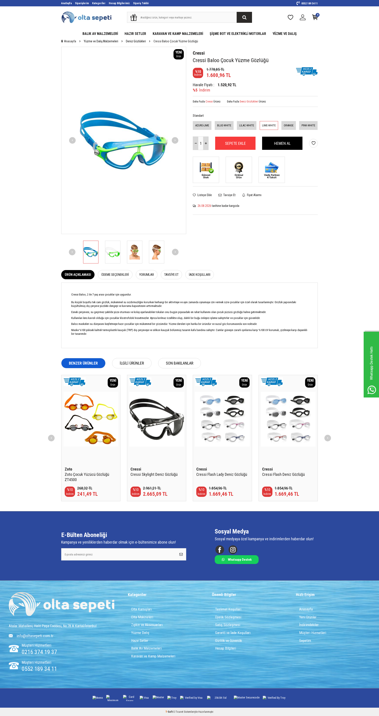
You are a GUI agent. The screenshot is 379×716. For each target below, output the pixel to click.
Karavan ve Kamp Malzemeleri (153, 656)
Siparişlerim (82, 3)
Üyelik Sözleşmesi (228, 617)
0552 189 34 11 (309, 3)
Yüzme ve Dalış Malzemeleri (101, 41)
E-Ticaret (178, 711)
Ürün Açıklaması (78, 275)
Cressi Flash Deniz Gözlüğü (283, 474)
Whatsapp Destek (240, 560)
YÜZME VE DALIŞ (285, 34)
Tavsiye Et (229, 195)
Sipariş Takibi (141, 3)
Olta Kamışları (141, 609)
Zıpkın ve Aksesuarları (147, 625)
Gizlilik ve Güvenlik (228, 640)
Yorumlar (146, 275)
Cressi (199, 53)
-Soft (169, 711)
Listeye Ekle (204, 195)
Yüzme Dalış (140, 632)
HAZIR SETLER (135, 34)
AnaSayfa (66, 3)
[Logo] (61, 604)
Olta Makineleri (142, 617)
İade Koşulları (199, 275)
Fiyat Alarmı (253, 195)
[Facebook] (220, 550)
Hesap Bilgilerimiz (119, 3)
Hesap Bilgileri (225, 648)
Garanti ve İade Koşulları (232, 632)
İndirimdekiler (309, 625)
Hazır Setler (139, 640)
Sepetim (305, 640)
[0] (315, 18)
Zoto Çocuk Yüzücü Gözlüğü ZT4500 (87, 477)
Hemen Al (282, 143)
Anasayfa (70, 41)
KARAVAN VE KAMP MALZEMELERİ (178, 34)
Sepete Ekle (235, 143)
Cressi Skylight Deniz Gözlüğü (154, 474)
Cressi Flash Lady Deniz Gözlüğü (221, 474)
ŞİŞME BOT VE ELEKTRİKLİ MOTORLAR (238, 34)
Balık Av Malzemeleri (146, 648)
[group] (123, 140)
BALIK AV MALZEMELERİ (100, 34)
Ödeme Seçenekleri (115, 275)
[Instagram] (233, 550)
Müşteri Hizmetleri (312, 632)
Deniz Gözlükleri (136, 41)
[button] (72, 140)
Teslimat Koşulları (228, 609)
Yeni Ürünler (307, 617)
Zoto (68, 469)
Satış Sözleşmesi (227, 625)
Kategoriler (98, 3)
